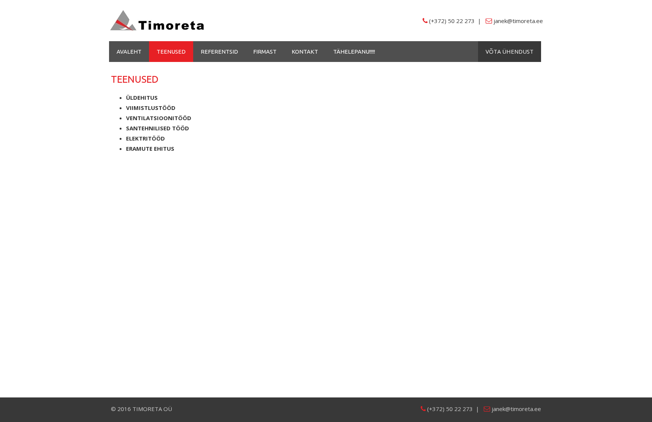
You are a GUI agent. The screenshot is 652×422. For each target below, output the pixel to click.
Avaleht (129, 51)
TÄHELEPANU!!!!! (354, 51)
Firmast (265, 51)
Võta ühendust (510, 51)
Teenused (171, 51)
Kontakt (305, 51)
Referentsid (219, 51)
